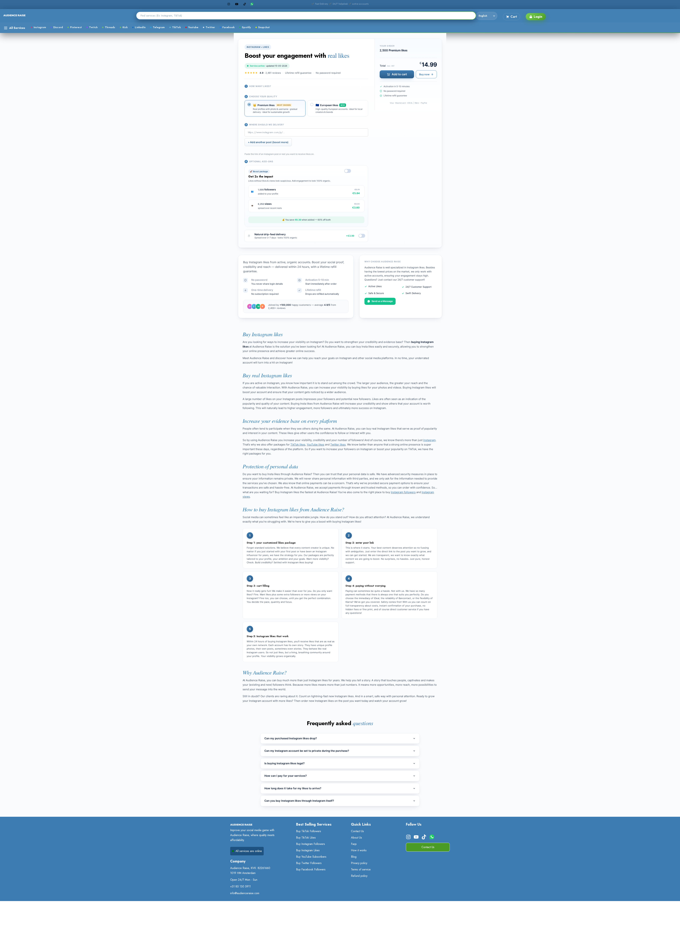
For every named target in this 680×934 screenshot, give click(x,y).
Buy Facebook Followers (310, 869)
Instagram (40, 27)
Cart (514, 16)
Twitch (93, 27)
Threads (110, 27)
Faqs (354, 844)
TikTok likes (297, 444)
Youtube (193, 27)
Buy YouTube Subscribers (311, 857)
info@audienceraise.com (244, 893)
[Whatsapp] (253, 4)
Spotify (246, 27)
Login (538, 16)
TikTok (176, 27)
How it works (359, 850)
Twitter (210, 27)
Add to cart (399, 74)
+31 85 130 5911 (240, 886)
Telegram (159, 27)
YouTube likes (315, 444)
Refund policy (359, 876)
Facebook (228, 27)
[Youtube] (237, 4)
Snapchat (264, 27)
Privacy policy (359, 863)
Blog (353, 857)
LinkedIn (140, 27)
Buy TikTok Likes (306, 838)
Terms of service (361, 869)
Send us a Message (382, 301)
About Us (356, 838)
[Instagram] (229, 4)
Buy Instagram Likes (308, 850)
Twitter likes (338, 444)
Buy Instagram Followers (310, 844)
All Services (17, 28)
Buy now (424, 74)
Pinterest (76, 27)
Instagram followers (403, 492)
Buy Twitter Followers (309, 863)
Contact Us (357, 831)
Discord (58, 27)
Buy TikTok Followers (308, 831)
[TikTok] (245, 4)
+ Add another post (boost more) (268, 142)
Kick (125, 27)
